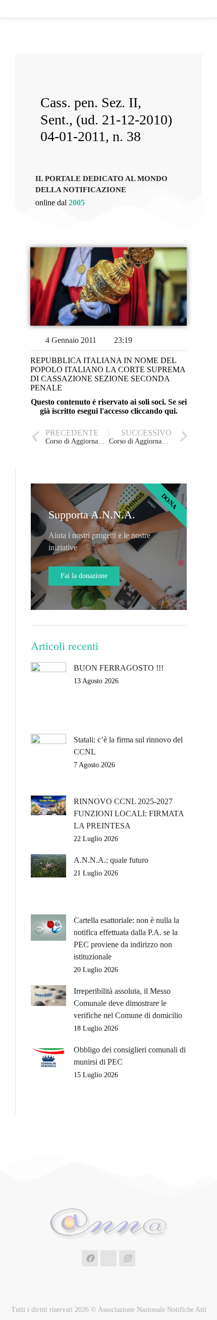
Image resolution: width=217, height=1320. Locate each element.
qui (170, 411)
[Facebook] (90, 1258)
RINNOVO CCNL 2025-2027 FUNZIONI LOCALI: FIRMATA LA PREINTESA (129, 813)
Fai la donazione (84, 576)
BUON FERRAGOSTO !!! (119, 668)
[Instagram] (127, 1258)
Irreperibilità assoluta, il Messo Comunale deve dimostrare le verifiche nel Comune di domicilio (128, 1003)
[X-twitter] (108, 1258)
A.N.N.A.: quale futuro (111, 860)
